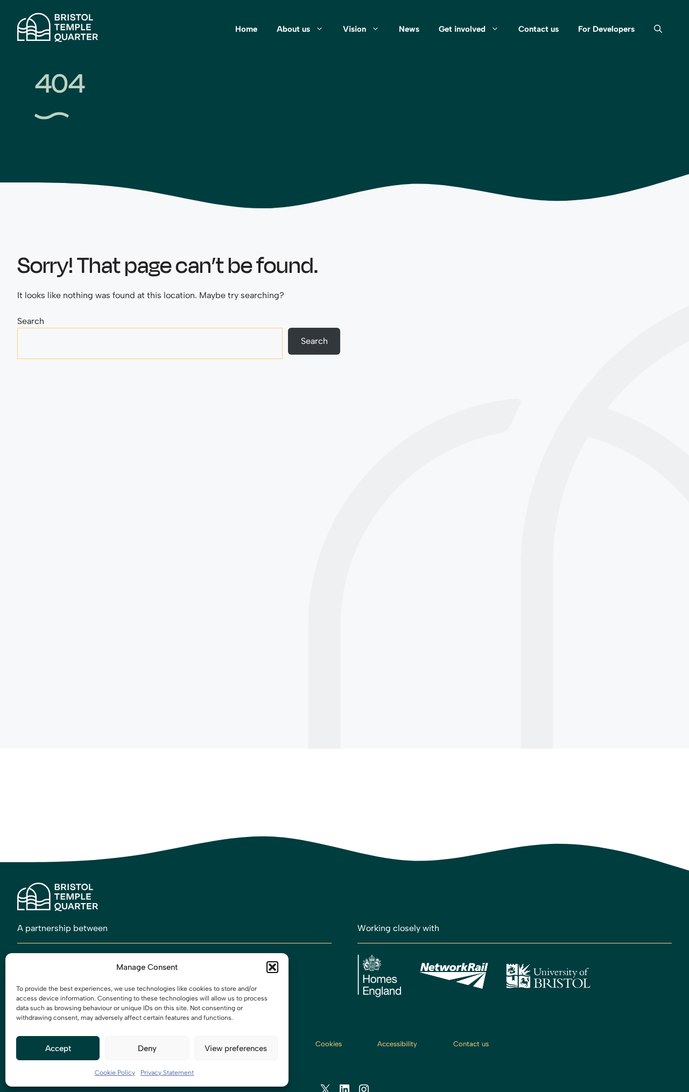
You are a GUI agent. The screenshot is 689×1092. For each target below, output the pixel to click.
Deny (147, 1048)
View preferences (236, 1048)
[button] (272, 967)
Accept (58, 1048)
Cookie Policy (115, 1072)
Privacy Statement (167, 1072)
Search (30, 321)
